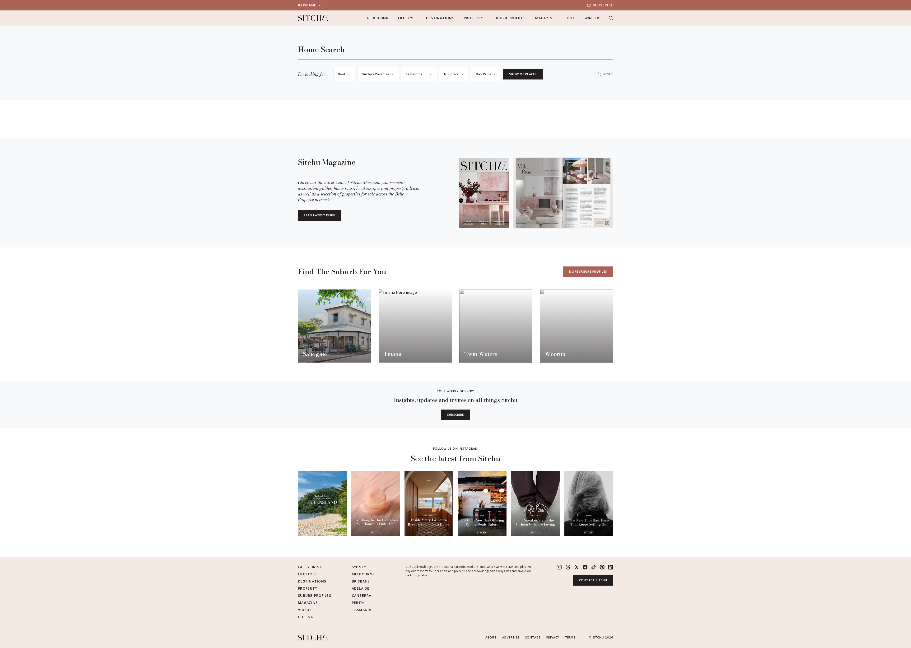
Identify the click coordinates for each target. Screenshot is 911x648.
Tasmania (362, 609)
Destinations (440, 18)
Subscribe (603, 5)
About (491, 637)
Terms (570, 637)
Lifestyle (407, 18)
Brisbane (361, 581)
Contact (533, 637)
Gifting (305, 617)
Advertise (510, 637)
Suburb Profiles (509, 18)
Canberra (362, 595)
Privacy (552, 637)
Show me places (523, 74)
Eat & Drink (376, 18)
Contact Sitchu (593, 580)
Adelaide (361, 588)
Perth (358, 602)
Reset (608, 74)
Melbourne (363, 574)
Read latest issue (319, 215)
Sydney (359, 567)
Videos (305, 609)
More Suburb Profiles (588, 272)
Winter (592, 18)
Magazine (545, 18)
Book (569, 18)
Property (473, 18)
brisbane (307, 5)
